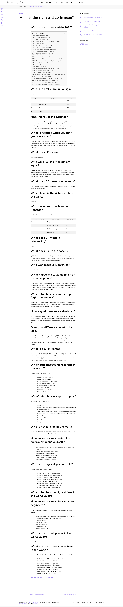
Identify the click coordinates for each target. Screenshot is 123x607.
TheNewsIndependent (14, 2)
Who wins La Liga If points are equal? (43, 45)
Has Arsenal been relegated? (41, 39)
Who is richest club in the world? (42, 72)
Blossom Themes (23, 603)
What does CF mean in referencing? (43, 53)
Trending (48, 2)
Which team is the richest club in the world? (45, 49)
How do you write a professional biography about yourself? (49, 74)
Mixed (73, 2)
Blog (56, 2)
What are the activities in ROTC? (93, 17)
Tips (62, 2)
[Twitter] (1, 11)
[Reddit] (1, 17)
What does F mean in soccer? (41, 55)
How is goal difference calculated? (42, 63)
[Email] (1, 14)
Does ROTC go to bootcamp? (92, 21)
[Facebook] (1, 8)
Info (67, 2)
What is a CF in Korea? (39, 67)
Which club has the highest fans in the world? (46, 69)
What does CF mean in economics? (42, 47)
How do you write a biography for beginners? (45, 80)
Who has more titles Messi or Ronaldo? (43, 51)
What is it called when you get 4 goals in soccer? (46, 41)
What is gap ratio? (88, 31)
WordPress (35, 603)
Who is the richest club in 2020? (41, 35)
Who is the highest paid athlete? (42, 76)
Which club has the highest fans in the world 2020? (47, 78)
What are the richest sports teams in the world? (46, 84)
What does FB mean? (39, 43)
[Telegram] (1, 25)
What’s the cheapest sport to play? (43, 70)
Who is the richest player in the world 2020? (45, 82)
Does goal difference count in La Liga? (43, 65)
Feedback (80, 2)
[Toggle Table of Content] (64, 33)
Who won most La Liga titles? (41, 57)
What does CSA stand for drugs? (92, 34)
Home (41, 2)
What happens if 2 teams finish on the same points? (47, 59)
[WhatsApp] (1, 20)
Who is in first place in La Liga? (41, 37)
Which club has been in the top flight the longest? (47, 61)
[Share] (1, 28)
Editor (20, 26)
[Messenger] (1, 23)
